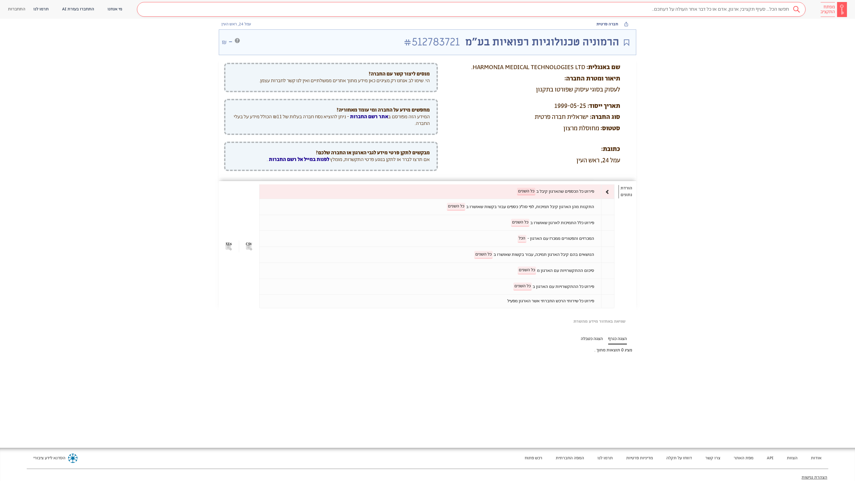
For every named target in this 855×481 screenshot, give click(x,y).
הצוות (792, 458)
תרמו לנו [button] (41, 9)
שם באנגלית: (603, 67)
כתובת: (610, 149)
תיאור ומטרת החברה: (592, 78)
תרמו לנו (605, 458)
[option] (437, 191)
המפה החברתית (570, 458)
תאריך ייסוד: (603, 106)
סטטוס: (610, 128)
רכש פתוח (533, 458)
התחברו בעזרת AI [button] (78, 9)
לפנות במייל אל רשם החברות (298, 159)
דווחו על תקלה (679, 458)
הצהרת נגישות (814, 477)
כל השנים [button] (526, 191)
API (770, 458)
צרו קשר (712, 458)
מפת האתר (743, 458)
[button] (471, 9)
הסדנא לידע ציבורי (49, 458)
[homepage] (833, 9)
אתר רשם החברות (369, 116)
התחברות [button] (16, 9)
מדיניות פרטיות (639, 458)
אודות (816, 458)
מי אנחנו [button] (115, 9)
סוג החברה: (605, 117)
